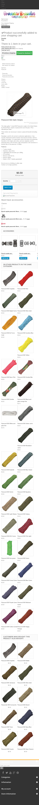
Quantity (5, 181)
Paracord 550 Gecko (7, 492)
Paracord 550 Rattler (23, 660)
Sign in (2, 0)
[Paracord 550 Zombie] (9, 389)
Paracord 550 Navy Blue (24, 727)
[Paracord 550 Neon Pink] (9, 367)
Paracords (5, 73)
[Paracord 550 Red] (26, 279)
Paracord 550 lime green (8, 558)
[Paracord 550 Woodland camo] (26, 435)
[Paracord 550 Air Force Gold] (9, 323)
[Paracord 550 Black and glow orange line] (26, 389)
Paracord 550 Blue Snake (25, 470)
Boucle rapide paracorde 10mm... (10, 211)
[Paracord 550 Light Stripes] (9, 504)
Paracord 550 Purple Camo (9, 602)
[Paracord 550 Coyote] (9, 739)
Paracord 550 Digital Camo (9, 311)
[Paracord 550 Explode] (9, 460)
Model (25, 122)
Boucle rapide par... (7, 253)
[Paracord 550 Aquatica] (26, 482)
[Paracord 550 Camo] (26, 548)
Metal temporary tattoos (8, 63)
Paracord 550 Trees (7, 727)
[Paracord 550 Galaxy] (26, 504)
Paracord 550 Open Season (26, 749)
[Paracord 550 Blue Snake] (26, 460)
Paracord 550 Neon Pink (8, 377)
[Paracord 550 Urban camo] (26, 413)
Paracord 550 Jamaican (8, 682)
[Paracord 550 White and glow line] (9, 413)
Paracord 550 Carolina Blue (25, 333)
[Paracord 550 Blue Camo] (26, 570)
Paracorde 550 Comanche (9, 705)
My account (6, 789)
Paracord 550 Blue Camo (25, 580)
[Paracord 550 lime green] (9, 548)
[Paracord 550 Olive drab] (26, 301)
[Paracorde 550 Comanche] (9, 695)
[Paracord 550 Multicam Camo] (26, 592)
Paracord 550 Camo (23, 558)
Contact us (3, 8)
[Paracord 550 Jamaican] (9, 673)
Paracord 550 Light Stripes (9, 514)
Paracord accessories (8, 76)
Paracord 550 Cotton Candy (9, 626)
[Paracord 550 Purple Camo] (9, 592)
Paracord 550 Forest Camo (9, 580)
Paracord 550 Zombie (7, 399)
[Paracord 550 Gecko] (9, 482)
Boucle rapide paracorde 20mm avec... (12, 219)
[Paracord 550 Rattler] (26, 651)
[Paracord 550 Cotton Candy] (9, 616)
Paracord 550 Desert (23, 705)
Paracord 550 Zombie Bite (25, 377)
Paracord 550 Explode (7, 470)
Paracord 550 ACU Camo (8, 536)
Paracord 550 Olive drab (25, 311)
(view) (25, 211)
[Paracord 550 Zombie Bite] (26, 367)
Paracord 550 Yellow (23, 355)
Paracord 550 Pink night (24, 536)
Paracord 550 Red (23, 288)
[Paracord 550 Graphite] (9, 279)
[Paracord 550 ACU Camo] (9, 526)
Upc (30, 123)
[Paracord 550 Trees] (9, 717)
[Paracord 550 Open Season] (26, 739)
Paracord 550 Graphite (8, 288)
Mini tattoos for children (8, 65)
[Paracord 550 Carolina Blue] (26, 323)
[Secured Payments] (19, 196)
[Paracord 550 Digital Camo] (9, 301)
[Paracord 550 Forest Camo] (9, 570)
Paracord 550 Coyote (7, 749)
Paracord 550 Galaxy (24, 514)
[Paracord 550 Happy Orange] (26, 616)
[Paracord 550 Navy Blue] (26, 717)
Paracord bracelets (7, 75)
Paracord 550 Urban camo (25, 423)
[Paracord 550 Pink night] (26, 526)
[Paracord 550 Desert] (26, 695)
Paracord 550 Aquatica (24, 492)
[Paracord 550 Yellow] (26, 345)
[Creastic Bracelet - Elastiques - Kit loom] (19, 14)
